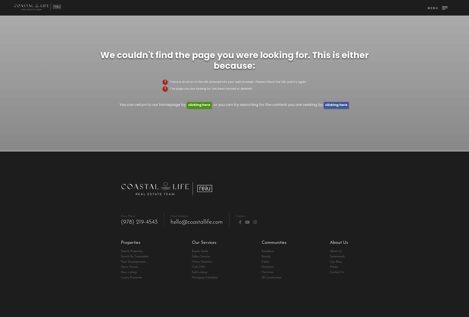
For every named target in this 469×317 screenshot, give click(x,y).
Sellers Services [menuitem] (201, 256)
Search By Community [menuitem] (134, 256)
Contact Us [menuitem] (337, 272)
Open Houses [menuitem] (129, 267)
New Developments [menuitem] (133, 261)
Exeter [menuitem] (265, 261)
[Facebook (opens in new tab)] (240, 222)
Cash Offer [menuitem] (199, 267)
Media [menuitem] (334, 267)
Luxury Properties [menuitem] (131, 277)
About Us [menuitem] (336, 251)
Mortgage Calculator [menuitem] (205, 277)
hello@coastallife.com (197, 220)
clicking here (199, 105)
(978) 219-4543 (139, 220)
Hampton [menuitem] (268, 267)
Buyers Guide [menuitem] (200, 251)
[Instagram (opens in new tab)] (255, 222)
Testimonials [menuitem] (337, 256)
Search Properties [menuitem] (132, 251)
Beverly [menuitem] (266, 256)
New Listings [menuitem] (129, 272)
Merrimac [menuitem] (268, 272)
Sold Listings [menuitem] (199, 272)
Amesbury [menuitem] (268, 251)
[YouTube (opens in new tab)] (247, 222)
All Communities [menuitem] (272, 277)
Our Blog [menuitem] (335, 261)
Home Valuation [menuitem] (202, 261)
